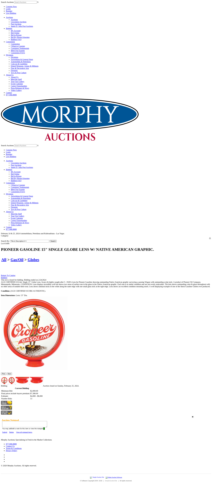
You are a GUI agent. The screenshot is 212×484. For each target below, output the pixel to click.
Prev (3, 374)
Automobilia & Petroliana (21, 62)
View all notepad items (24, 432)
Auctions (9, 17)
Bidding (9, 28)
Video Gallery (16, 90)
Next (9, 374)
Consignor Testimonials (20, 48)
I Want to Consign (18, 46)
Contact (9, 93)
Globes (33, 259)
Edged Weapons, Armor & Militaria (24, 66)
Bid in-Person (16, 35)
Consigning (10, 42)
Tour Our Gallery (17, 82)
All (3, 259)
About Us (9, 75)
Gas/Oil (17, 259)
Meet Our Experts (18, 51)
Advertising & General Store (22, 59)
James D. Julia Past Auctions (22, 26)
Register (9, 11)
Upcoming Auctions (18, 22)
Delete (11, 432)
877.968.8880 (11, 95)
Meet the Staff (16, 79)
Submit (4, 432)
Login (8, 9)
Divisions (9, 55)
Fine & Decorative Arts (20, 68)
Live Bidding (11, 13)
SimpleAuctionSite (111, 481)
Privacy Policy (11, 451)
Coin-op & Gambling (19, 64)
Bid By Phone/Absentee (20, 37)
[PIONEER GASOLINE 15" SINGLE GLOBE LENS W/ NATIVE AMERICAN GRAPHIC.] (34, 369)
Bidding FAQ (16, 39)
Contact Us (10, 446)
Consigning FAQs (18, 53)
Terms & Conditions (14, 448)
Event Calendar (17, 84)
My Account (15, 31)
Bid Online (15, 33)
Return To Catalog (8, 275)
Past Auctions (16, 24)
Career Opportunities (19, 86)
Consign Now (11, 7)
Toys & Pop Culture (18, 73)
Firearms (14, 70)
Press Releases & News (20, 88)
